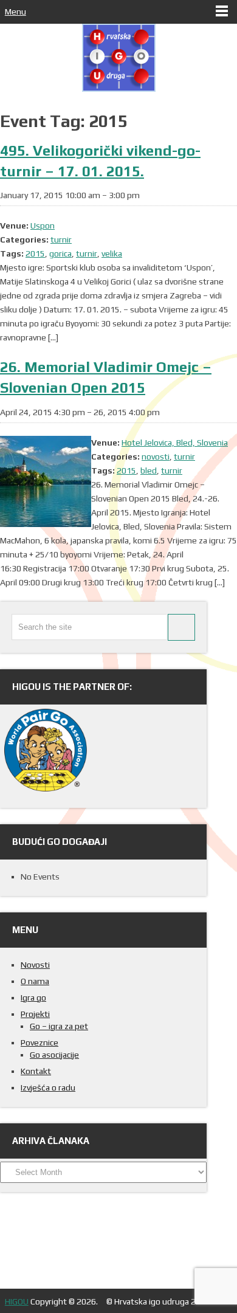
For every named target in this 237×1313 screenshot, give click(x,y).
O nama (35, 981)
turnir (61, 239)
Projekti (35, 1014)
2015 (35, 253)
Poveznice (39, 1042)
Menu (15, 11)
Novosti (35, 965)
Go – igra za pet (59, 1026)
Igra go (33, 997)
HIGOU (17, 1301)
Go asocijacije (54, 1055)
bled (148, 470)
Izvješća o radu (48, 1087)
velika (111, 253)
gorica (60, 253)
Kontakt (36, 1071)
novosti (156, 456)
